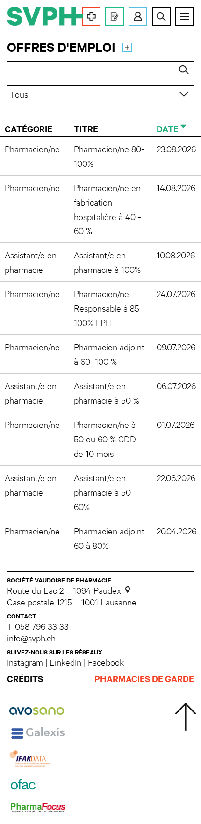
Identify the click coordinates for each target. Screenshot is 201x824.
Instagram (25, 662)
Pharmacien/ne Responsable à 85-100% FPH (108, 308)
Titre (86, 129)
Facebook (106, 662)
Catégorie (28, 129)
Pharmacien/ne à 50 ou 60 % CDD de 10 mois (105, 439)
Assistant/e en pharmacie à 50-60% (104, 492)
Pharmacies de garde (144, 679)
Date (168, 129)
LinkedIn (65, 662)
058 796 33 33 (42, 626)
